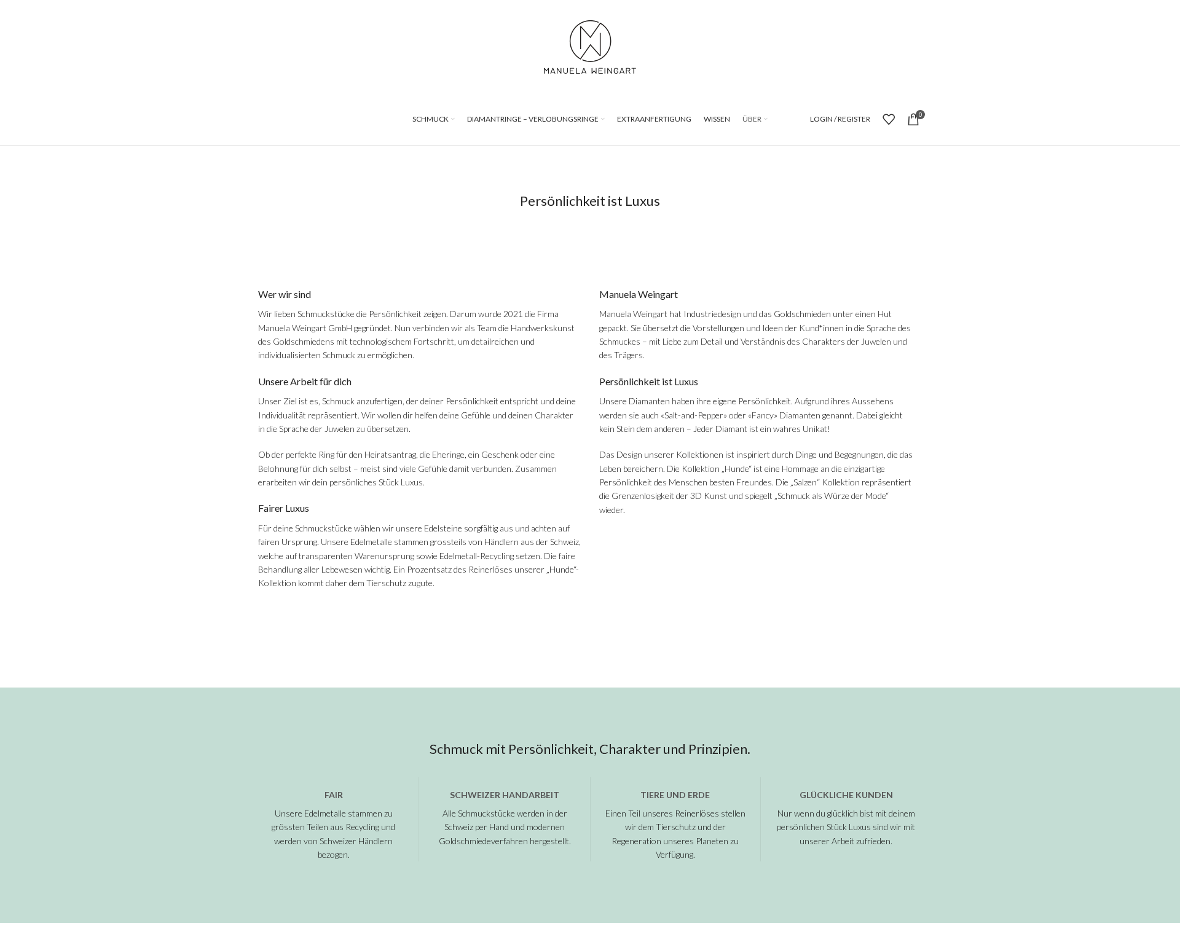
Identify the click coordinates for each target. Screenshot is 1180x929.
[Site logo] (590, 45)
